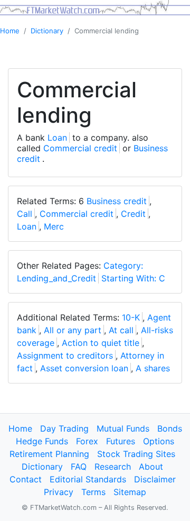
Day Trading (64, 428)
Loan (57, 137)
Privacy (58, 492)
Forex (87, 441)
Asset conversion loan (84, 368)
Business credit (117, 201)
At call (121, 330)
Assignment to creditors (65, 355)
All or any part (72, 330)
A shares (153, 368)
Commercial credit (80, 148)
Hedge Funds (42, 441)
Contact (26, 479)
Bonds (169, 428)
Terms (93, 492)
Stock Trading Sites (136, 454)
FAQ (79, 466)
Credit (133, 213)
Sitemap (129, 492)
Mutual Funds (123, 428)
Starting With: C (133, 278)
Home (10, 30)
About (151, 466)
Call (24, 213)
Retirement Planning (49, 454)
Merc (54, 226)
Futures (120, 441)
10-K (131, 317)
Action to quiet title (100, 342)
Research (112, 466)
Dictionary (47, 30)
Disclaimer (155, 479)
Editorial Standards (88, 479)
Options (158, 441)
